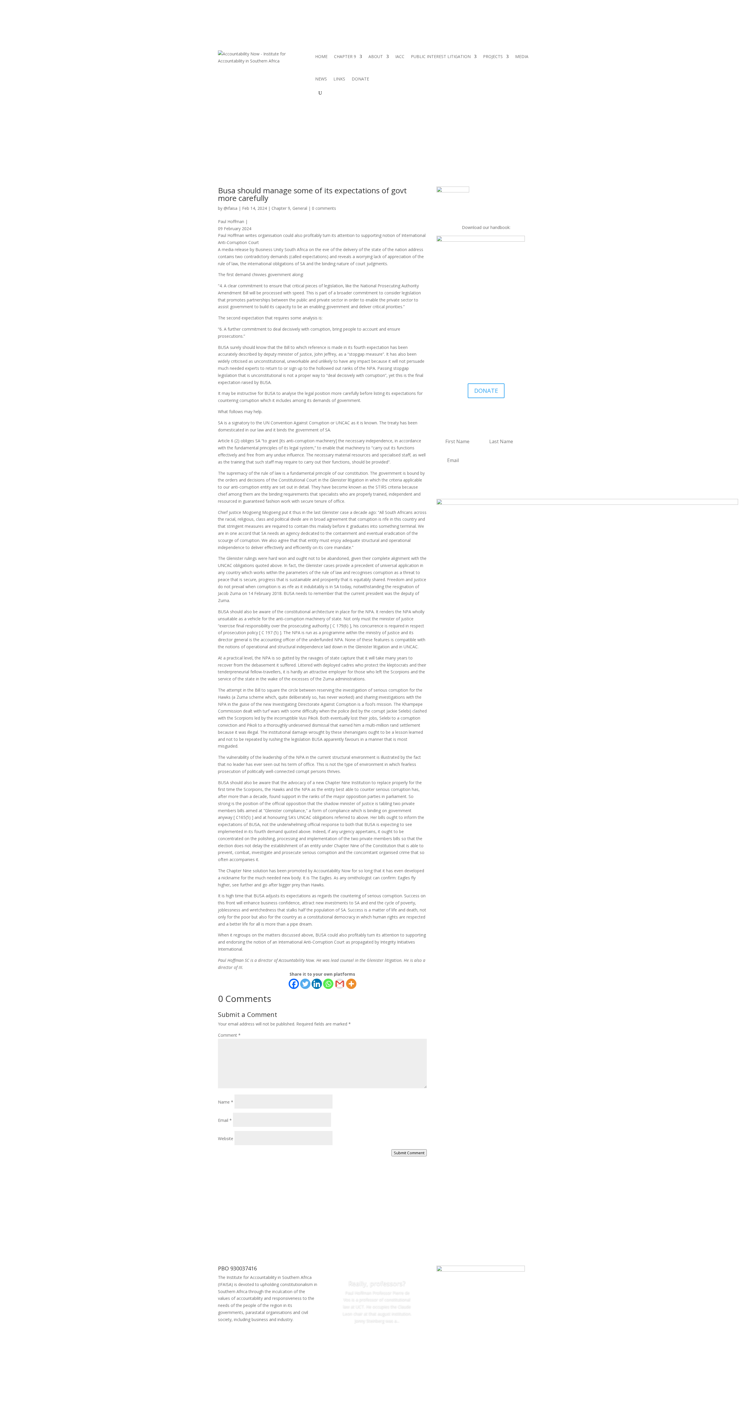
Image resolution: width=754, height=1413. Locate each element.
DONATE (360, 79)
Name (225, 1102)
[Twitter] (305, 984)
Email (225, 1120)
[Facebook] (294, 984)
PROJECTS (493, 56)
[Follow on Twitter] (492, 371)
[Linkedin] (317, 984)
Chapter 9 (281, 208)
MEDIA (521, 56)
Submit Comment (409, 1152)
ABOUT (375, 56)
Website (225, 1138)
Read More (377, 1337)
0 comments (324, 208)
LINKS (339, 79)
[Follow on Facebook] (480, 371)
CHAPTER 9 (345, 56)
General (299, 208)
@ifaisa (230, 208)
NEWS (321, 79)
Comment (229, 1035)
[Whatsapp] (328, 984)
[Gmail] (340, 984)
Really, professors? (377, 1283)
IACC (399, 56)
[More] (351, 984)
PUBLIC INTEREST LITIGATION (441, 56)
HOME (321, 56)
